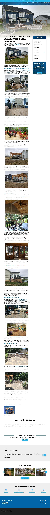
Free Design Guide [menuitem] (37, 42)
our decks (8, 72)
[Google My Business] (46, 500)
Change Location (34, 2)
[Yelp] (42, 502)
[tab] (44, 52)
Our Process (41, 2)
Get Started (39, 73)
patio (20, 190)
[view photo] (9, 472)
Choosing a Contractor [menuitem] (38, 44)
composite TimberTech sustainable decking (23, 96)
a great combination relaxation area (22, 299)
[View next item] (45, 455)
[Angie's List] (46, 502)
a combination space (16, 44)
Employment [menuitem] (36, 55)
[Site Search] (49, 4)
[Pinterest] (44, 502)
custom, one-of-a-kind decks (25, 70)
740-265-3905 (47, 2)
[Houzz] (40, 502)
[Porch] (44, 504)
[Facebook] (40, 500)
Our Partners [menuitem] (36, 50)
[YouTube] (44, 500)
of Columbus (26, 2)
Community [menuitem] (36, 58)
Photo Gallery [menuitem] (36, 47)
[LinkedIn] (42, 500)
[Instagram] (46, 504)
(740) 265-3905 (5, 502)
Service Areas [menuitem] (36, 52)
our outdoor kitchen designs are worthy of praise (21, 366)
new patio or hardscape (22, 300)
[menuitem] (19, 4)
